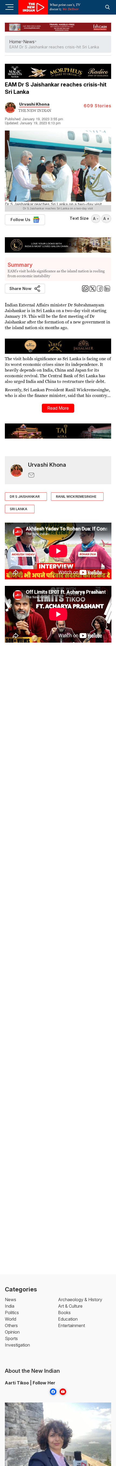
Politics (12, 1312)
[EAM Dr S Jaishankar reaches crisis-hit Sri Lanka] (16, 470)
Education (68, 1319)
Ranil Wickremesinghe (76, 497)
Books (64, 1312)
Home (15, 41)
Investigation (17, 1345)
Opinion (12, 1332)
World (10, 1319)
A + (106, 218)
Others (11, 1325)
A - (95, 218)
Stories (97, 105)
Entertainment (71, 1325)
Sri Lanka (18, 509)
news (29, 41)
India (9, 1306)
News (10, 1299)
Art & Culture (70, 1306)
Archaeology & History (80, 1299)
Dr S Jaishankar (25, 497)
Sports (11, 1338)
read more (58, 408)
